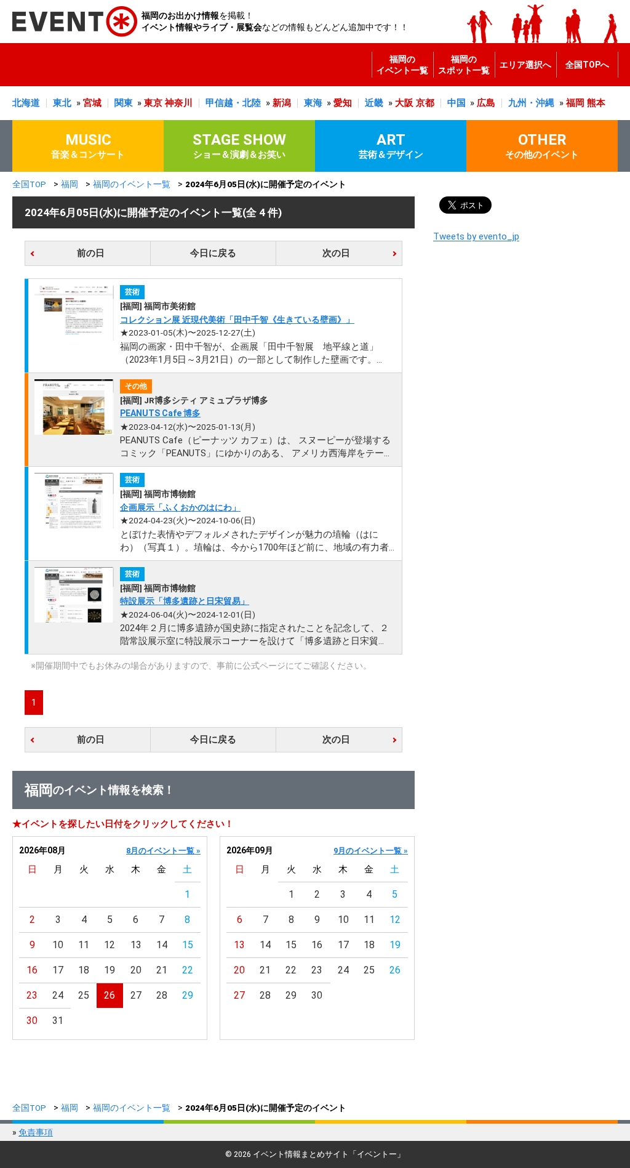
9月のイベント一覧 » (370, 851)
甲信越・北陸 (233, 102)
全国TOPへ (587, 65)
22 (187, 970)
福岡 (575, 102)
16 (32, 970)
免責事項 (35, 1132)
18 (83, 970)
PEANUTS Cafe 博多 (160, 413)
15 (187, 945)
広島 (486, 102)
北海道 (26, 102)
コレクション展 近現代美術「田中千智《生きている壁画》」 (237, 319)
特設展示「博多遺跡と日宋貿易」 (184, 601)
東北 (62, 102)
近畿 (374, 102)
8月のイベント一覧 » (163, 851)
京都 (425, 102)
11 (83, 945)
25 (83, 995)
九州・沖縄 (531, 102)
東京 (153, 102)
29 (187, 995)
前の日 (91, 253)
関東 (123, 102)
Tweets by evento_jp (476, 236)
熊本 (596, 102)
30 (32, 1020)
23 (32, 995)
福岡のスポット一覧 (464, 64)
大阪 (404, 102)
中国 (456, 102)
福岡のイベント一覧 (402, 64)
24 (57, 995)
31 (57, 1020)
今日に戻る (213, 253)
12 (109, 945)
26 (109, 995)
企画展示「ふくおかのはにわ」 (180, 507)
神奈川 (179, 102)
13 (136, 945)
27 (136, 995)
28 (161, 995)
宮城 (92, 102)
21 (161, 970)
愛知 (342, 102)
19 (109, 970)
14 (161, 945)
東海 (313, 102)
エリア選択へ (525, 65)
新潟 (282, 102)
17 (57, 970)
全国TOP (29, 184)
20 (136, 970)
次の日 (336, 253)
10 (57, 945)
